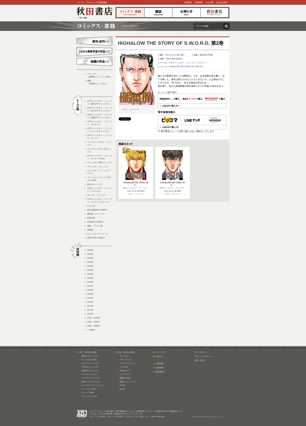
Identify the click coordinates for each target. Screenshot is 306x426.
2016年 (90, 290)
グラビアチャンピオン (90, 363)
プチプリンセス (126, 360)
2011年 (90, 310)
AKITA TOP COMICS (96, 238)
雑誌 (158, 12)
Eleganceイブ (125, 371)
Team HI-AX (170, 55)
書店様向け (160, 372)
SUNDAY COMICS (95, 222)
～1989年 (91, 330)
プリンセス (124, 356)
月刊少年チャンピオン (90, 367)
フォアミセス (125, 374)
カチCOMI (124, 367)
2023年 (90, 262)
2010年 (90, 314)
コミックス (130, 12)
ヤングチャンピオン (89, 374)
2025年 (90, 254)
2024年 (90, 258)
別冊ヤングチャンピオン (91, 382)
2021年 (90, 270)
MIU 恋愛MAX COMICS (97, 210)
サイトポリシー (200, 352)
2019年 (90, 278)
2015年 (90, 294)
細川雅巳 (181, 55)
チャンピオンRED (88, 389)
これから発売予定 (94, 51)
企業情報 (188, 2)
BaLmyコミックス (95, 184)
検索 (226, 26)
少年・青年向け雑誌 (87, 352)
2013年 (90, 302)
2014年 (90, 298)
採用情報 (199, 2)
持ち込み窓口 (222, 2)
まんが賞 (209, 2)
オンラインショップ (214, 12)
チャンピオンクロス (89, 396)
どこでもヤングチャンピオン (92, 385)
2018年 (90, 282)
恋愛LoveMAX (125, 378)
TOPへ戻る (81, 18)
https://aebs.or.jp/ (157, 416)
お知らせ (186, 12)
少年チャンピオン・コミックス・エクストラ (188, 63)
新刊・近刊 (94, 41)
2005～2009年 (93, 318)
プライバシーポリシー (203, 356)
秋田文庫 (91, 218)
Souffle (122, 385)
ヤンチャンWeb (87, 393)
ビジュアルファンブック (97, 234)
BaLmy (122, 389)
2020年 (90, 274)
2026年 (90, 250)
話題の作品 (94, 61)
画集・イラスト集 (94, 226)
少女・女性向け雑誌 (126, 352)
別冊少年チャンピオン (90, 371)
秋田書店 (94, 13)
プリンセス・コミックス (97, 166)
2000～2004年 (93, 322)
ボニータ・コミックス (96, 195)
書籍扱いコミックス (95, 214)
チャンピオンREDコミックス (99, 162)
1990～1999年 (93, 326)
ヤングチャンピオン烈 (90, 378)
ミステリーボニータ (127, 363)
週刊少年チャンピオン (90, 356)
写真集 (90, 230)
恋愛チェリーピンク (127, 382)
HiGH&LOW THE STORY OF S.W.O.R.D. (164, 43)
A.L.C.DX (91, 206)
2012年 (90, 306)
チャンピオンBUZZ (89, 360)
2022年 (90, 266)
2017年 (90, 286)
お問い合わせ (199, 360)
